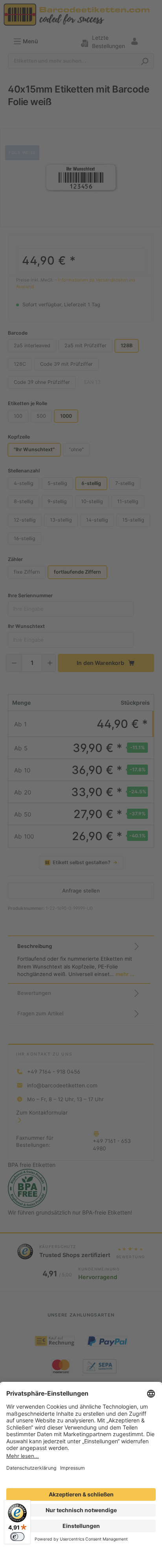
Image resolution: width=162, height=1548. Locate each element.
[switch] (17, 1536)
